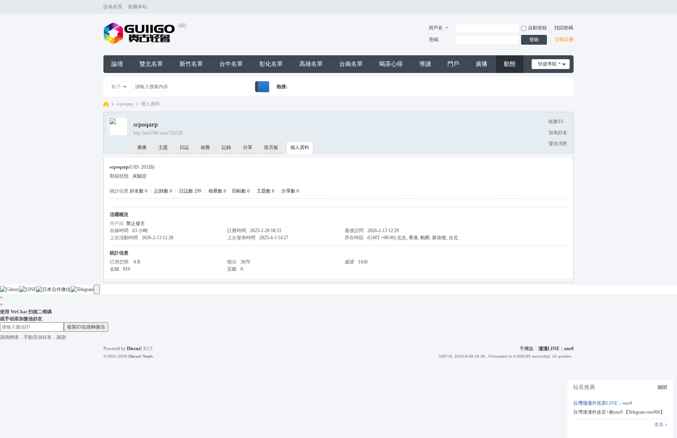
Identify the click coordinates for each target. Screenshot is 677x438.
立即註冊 (564, 39)
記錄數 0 (163, 191)
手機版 (527, 348)
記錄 (226, 147)
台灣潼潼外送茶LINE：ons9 (602, 403)
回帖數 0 (241, 191)
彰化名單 (271, 64)
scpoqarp (124, 104)
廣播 (481, 64)
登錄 (534, 39)
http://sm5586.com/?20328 (158, 133)
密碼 (433, 39)
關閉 (662, 387)
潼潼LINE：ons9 (556, 348)
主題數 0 (265, 191)
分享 (247, 147)
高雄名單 (311, 64)
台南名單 (351, 64)
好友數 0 (138, 191)
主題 (163, 147)
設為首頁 (112, 6)
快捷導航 (547, 64)
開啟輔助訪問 (563, 7)
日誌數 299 (190, 191)
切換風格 (570, 10)
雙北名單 (151, 64)
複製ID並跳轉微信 (86, 327)
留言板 (271, 147)
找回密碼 (563, 28)
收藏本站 (137, 6)
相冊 (205, 147)
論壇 (117, 64)
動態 (510, 64)
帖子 (116, 86)
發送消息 (557, 143)
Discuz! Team (140, 356)
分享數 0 (290, 191)
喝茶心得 (391, 64)
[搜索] (263, 86)
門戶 (453, 64)
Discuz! (134, 348)
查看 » (660, 424)
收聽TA (556, 121)
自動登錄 (537, 28)
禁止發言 (135, 223)
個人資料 (299, 147)
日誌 (184, 147)
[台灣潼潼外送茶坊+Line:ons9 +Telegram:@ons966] (145, 33)
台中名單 (231, 64)
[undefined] (97, 289)
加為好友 (557, 132)
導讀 (425, 64)
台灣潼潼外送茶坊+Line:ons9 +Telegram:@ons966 (106, 104)
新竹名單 (191, 64)
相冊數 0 (217, 191)
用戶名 (436, 28)
